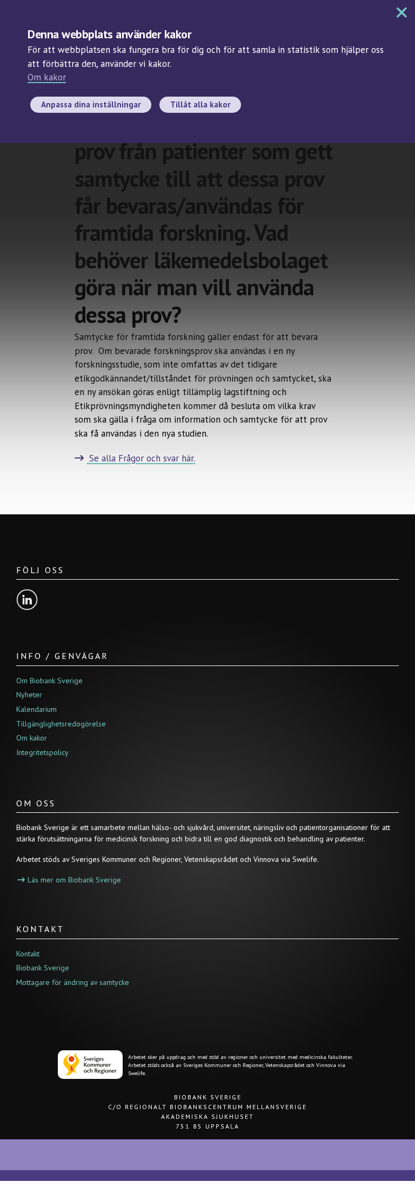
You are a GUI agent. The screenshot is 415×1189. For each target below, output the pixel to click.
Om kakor (47, 77)
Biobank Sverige (42, 968)
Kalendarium (36, 709)
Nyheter (29, 694)
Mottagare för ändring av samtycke (72, 982)
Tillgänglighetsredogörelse (61, 724)
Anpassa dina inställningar (90, 104)
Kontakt (27, 954)
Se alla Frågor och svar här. (140, 458)
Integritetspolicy (42, 752)
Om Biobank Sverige (49, 680)
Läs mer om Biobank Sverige (74, 880)
